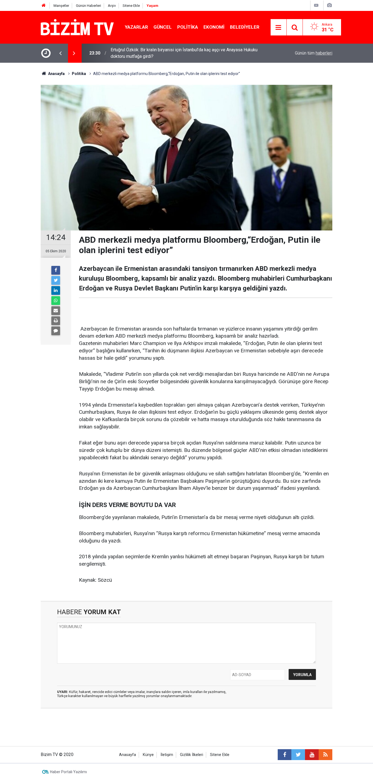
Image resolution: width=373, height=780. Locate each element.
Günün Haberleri (88, 6)
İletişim (167, 754)
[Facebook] (55, 270)
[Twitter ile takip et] (298, 754)
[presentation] (60, 53)
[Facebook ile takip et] (284, 754)
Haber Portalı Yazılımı (68, 772)
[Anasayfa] (44, 6)
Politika (187, 27)
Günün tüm (313, 53)
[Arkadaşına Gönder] (55, 310)
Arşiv (112, 6)
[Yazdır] (55, 320)
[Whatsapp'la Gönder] (55, 300)
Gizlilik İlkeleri (191, 754)
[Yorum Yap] (55, 330)
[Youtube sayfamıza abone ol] (312, 754)
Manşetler (61, 6)
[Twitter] (55, 280)
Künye (148, 754)
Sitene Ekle (131, 6)
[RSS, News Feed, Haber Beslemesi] (325, 754)
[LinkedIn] (55, 290)
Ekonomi (213, 27)
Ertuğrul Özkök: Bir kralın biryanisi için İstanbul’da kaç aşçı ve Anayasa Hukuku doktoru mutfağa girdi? (184, 53)
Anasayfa (127, 754)
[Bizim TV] (77, 26)
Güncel (162, 27)
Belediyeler (244, 27)
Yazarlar (136, 27)
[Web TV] (316, 5)
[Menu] (278, 27)
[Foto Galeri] (329, 5)
